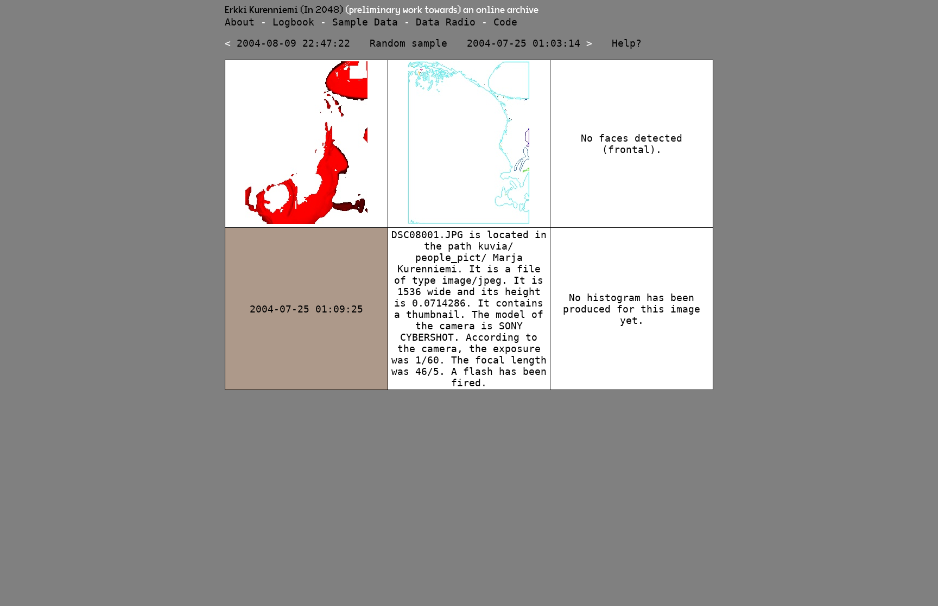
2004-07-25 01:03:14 (523, 43)
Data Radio (446, 22)
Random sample (408, 43)
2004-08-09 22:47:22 (293, 43)
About (240, 22)
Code (505, 22)
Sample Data (365, 22)
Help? (627, 43)
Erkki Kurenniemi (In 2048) (284, 10)
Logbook (293, 22)
